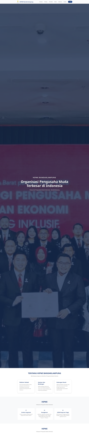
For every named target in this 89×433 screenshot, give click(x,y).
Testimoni (60, 1)
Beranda (40, 1)
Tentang (45, 1)
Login (70, 1)
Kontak (65, 1)
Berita (55, 1)
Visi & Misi (51, 1)
